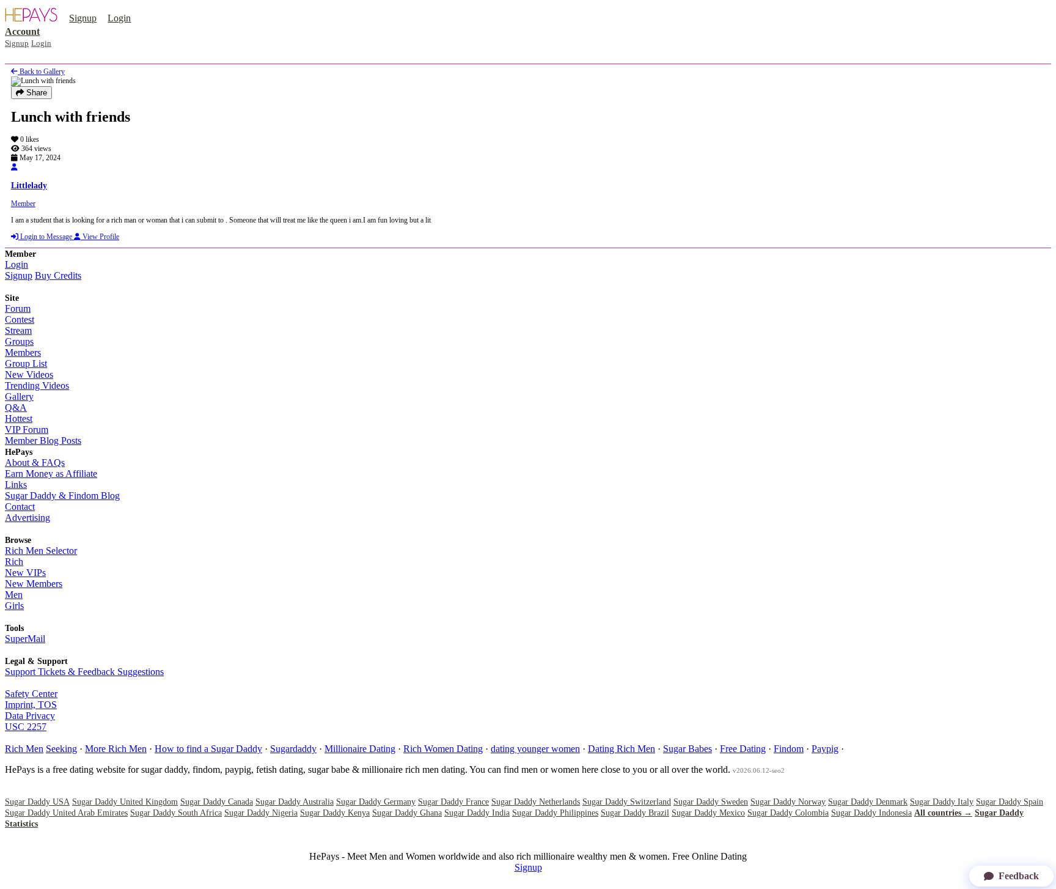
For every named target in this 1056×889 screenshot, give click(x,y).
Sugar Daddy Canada (216, 801)
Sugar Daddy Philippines (555, 812)
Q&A (16, 407)
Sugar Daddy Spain (1009, 801)
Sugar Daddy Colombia (788, 812)
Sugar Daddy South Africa (176, 812)
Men (14, 594)
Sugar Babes (687, 748)
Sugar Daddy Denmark (868, 801)
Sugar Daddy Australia (294, 801)
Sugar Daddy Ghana (407, 812)
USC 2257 (25, 726)
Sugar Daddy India (477, 812)
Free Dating (743, 748)
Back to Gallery (41, 71)
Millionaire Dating (359, 748)
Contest (19, 319)
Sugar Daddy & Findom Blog (62, 495)
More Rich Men (116, 748)
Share (35, 92)
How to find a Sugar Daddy (208, 748)
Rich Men (24, 748)
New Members (33, 583)
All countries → (943, 812)
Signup (83, 18)
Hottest (18, 418)
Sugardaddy (293, 748)
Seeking (61, 748)
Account (22, 31)
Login (119, 18)
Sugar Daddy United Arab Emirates (66, 812)
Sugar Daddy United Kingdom (125, 801)
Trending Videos (37, 385)
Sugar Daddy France (453, 801)
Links (16, 484)
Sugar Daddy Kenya (335, 812)
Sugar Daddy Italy (942, 801)
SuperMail (25, 638)
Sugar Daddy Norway (788, 801)
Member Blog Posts (43, 440)
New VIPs (25, 572)
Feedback (1019, 876)
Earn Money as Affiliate (51, 473)
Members (23, 352)
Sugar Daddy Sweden (710, 801)
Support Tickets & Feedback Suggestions (84, 671)
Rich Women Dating (443, 748)
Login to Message (46, 236)
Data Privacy (30, 715)
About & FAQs (35, 462)
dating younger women (535, 748)
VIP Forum (26, 429)
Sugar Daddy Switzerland (626, 801)
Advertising (27, 517)
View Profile (100, 236)
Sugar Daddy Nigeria (261, 812)
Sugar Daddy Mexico (708, 812)
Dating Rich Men (621, 748)
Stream (18, 330)
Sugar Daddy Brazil (635, 812)
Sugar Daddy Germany (376, 801)
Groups (19, 341)
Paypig (825, 748)
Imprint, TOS (31, 704)
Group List (26, 363)
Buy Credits (58, 275)
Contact (20, 506)
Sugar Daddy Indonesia (871, 812)
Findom (789, 748)
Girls (14, 605)
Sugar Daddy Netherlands (535, 801)
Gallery (19, 396)
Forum (18, 308)
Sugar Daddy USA (37, 801)
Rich (14, 561)
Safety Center (31, 693)
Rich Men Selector (41, 550)
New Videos (29, 374)
